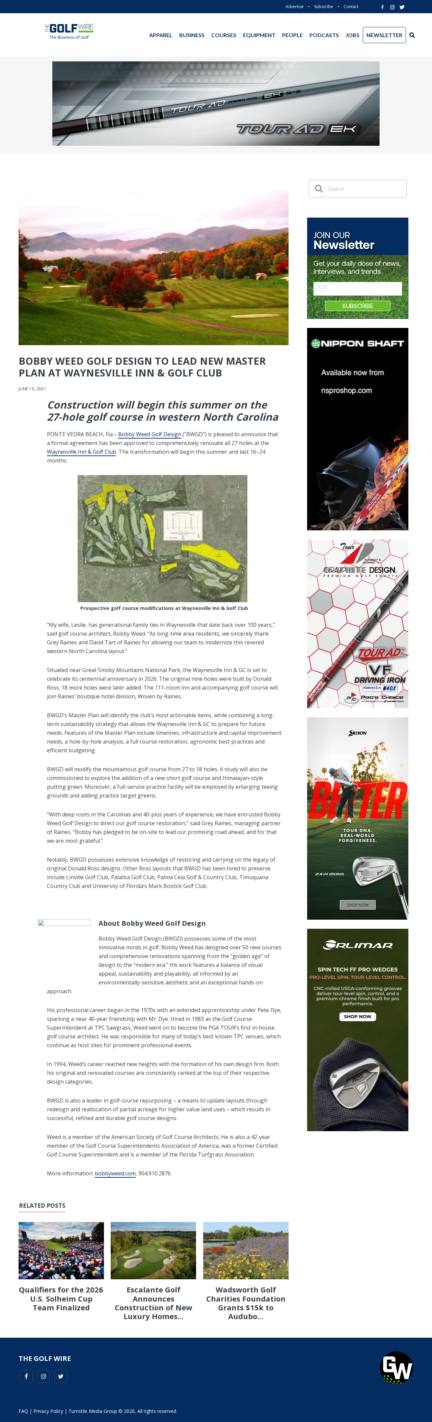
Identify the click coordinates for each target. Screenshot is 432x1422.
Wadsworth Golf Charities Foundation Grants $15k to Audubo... (246, 1302)
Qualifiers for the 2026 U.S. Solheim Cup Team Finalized (61, 1298)
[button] (412, 35)
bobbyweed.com (115, 1173)
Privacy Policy (48, 1411)
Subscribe (323, 6)
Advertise (295, 6)
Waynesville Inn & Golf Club (81, 451)
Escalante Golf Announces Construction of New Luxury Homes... (153, 1302)
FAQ (23, 1411)
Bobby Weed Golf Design (149, 434)
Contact (351, 6)
